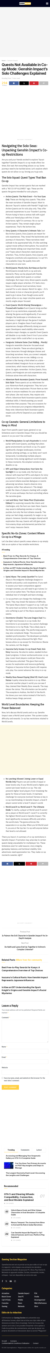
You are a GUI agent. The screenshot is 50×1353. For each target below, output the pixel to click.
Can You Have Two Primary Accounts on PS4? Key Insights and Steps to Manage (30, 1165)
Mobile (20, 1300)
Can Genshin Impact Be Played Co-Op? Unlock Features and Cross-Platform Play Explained (28, 1235)
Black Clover (6, 1297)
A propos (13, 1341)
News (20, 1303)
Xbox (36, 1306)
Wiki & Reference (40, 1303)
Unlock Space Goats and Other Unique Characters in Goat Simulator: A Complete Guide (28, 1212)
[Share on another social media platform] (43, 83)
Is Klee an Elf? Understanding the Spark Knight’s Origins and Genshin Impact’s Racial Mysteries (24, 990)
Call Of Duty (6, 1300)
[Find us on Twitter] (6, 1281)
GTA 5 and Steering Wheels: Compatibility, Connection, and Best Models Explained (19, 1197)
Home (3, 60)
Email (4, 1057)
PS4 (35, 1293)
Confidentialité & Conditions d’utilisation (15, 1343)
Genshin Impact (12, 60)
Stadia (36, 1297)
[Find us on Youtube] (11, 1281)
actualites (5, 1293)
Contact (35, 1343)
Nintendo (21, 1306)
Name (4, 1047)
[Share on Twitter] (24, 83)
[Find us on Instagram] (15, 1281)
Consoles (5, 1303)
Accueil (4, 1341)
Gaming (4, 1306)
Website (5, 1068)
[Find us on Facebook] (2, 1281)
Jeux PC (21, 1297)
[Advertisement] (25, 32)
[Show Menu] (47, 3)
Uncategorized (39, 1300)
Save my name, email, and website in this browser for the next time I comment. (24, 1079)
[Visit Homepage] (25, 3)
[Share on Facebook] (14, 83)
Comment (6, 1017)
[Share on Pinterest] (34, 83)
